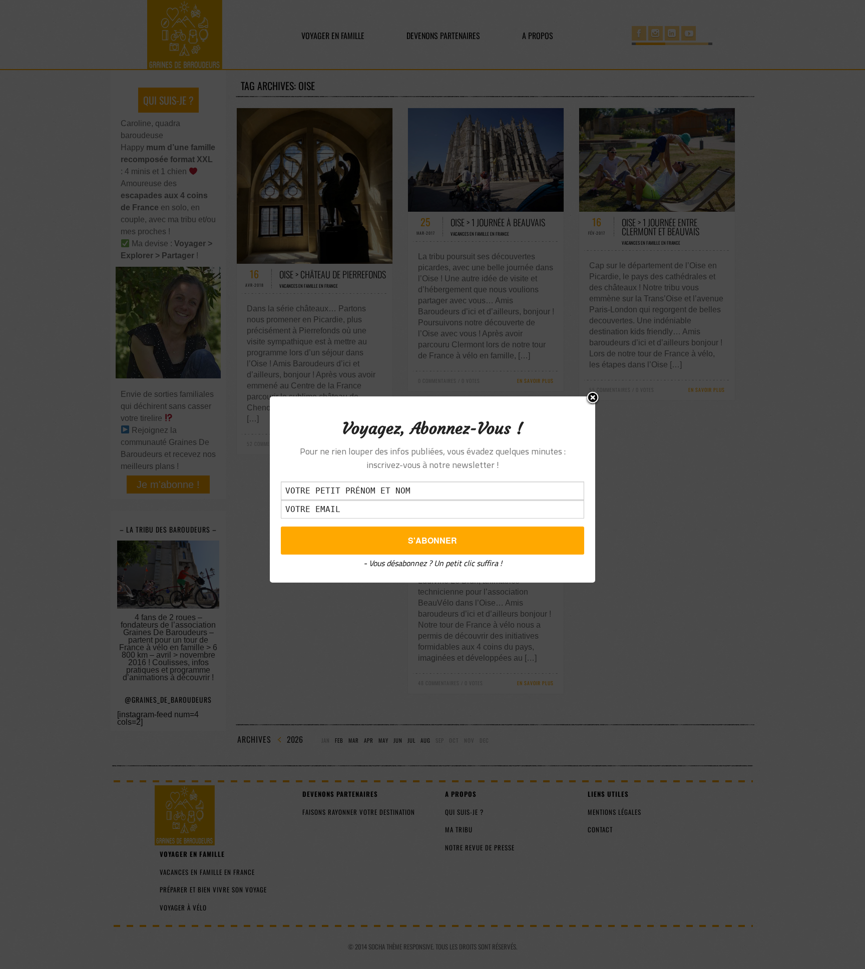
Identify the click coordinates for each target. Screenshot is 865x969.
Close (592, 398)
